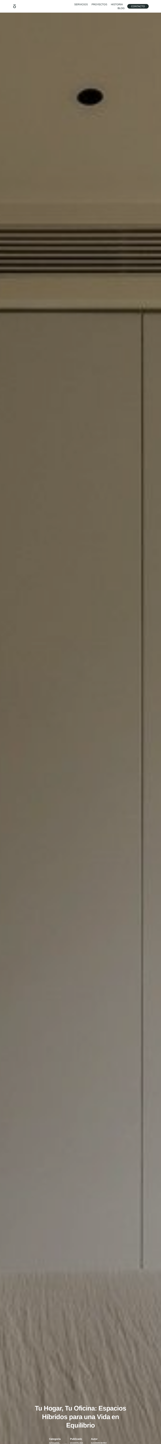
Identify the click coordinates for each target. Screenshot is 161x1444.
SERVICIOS (81, 4)
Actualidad (54, 1443)
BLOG (121, 8)
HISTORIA (117, 4)
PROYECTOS (99, 4)
